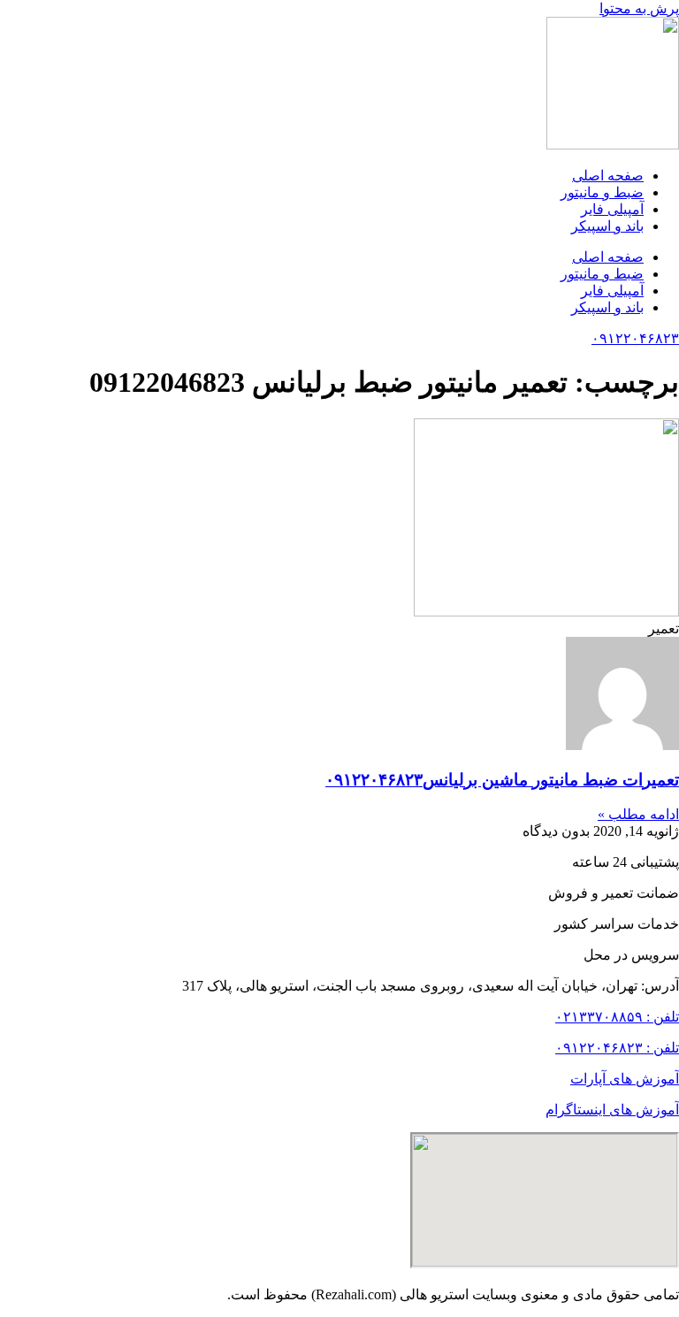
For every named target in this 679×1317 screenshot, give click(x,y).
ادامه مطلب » (638, 814)
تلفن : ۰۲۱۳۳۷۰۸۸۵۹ (617, 1016)
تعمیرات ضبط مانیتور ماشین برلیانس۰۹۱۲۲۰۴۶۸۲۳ (502, 779)
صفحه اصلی (608, 175)
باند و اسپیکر (607, 226)
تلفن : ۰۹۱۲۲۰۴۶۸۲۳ (617, 1047)
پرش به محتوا (639, 8)
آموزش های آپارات (624, 1078)
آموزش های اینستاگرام (612, 1109)
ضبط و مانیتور (602, 192)
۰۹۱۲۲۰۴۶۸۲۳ (635, 338)
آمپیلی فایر (612, 209)
